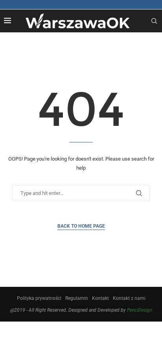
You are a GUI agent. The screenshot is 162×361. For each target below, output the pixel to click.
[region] (81, 282)
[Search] (154, 20)
